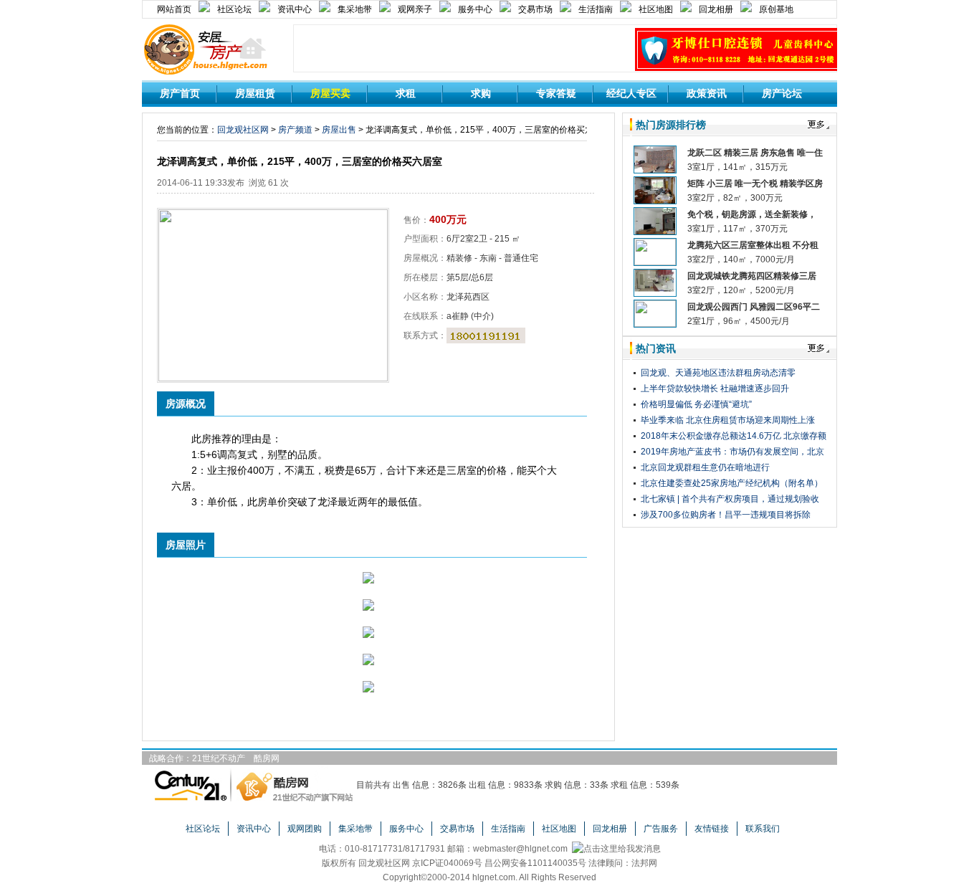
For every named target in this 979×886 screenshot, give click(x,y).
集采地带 (355, 9)
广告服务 (661, 829)
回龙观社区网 (243, 130)
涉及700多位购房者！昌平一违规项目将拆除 (726, 515)
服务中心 (475, 9)
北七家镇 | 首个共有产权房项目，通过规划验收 (730, 499)
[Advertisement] (464, 49)
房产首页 (180, 93)
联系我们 (762, 829)
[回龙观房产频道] (205, 29)
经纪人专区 (631, 93)
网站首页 (174, 9)
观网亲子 (415, 9)
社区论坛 (234, 9)
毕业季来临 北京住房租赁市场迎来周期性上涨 (728, 420)
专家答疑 (556, 93)
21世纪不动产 (218, 758)
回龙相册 (716, 9)
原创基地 (776, 9)
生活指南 (595, 9)
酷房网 (267, 758)
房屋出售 (339, 130)
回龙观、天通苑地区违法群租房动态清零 (718, 373)
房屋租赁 (255, 93)
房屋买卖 (330, 93)
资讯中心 (294, 9)
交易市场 (535, 9)
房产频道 (295, 130)
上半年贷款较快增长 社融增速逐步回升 (715, 389)
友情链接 (711, 829)
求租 (406, 93)
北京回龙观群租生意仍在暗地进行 (705, 467)
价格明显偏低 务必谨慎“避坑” (696, 404)
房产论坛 (782, 93)
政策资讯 (707, 93)
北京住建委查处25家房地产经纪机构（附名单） (732, 483)
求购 (481, 93)
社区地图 (656, 9)
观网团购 (304, 829)
